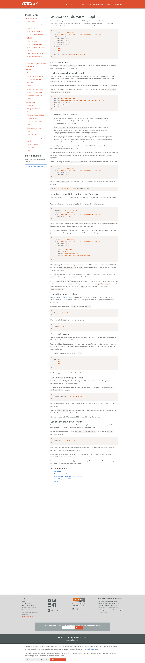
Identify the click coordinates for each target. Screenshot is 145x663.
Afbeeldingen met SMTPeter (64, 479)
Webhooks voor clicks (34, 92)
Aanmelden (117, 4)
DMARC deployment (34, 128)
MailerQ (75, 640)
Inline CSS (57, 481)
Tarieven (99, 4)
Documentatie (88, 4)
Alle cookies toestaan (58, 660)
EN (71, 4)
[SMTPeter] (78, 601)
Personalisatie (30, 102)
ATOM (56, 610)
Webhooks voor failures (35, 96)
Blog (23, 601)
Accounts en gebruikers (35, 112)
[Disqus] (84, 508)
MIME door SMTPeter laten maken (36, 49)
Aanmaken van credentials (36, 73)
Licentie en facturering (34, 138)
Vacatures (25, 614)
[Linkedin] (49, 606)
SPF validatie (31, 148)
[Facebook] (54, 606)
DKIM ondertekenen (34, 125)
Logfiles (29, 141)
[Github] (54, 601)
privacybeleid (92, 649)
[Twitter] (49, 601)
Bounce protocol (32, 118)
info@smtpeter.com (81, 609)
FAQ (23, 599)
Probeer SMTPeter (28, 616)
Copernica (101, 605)
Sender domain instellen (35, 25)
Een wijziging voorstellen (36, 166)
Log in (107, 4)
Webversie (30, 151)
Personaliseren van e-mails (36, 60)
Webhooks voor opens (34, 99)
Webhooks (29, 83)
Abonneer (79, 628)
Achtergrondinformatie (33, 109)
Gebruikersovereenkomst (29, 612)
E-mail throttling (32, 131)
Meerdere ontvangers (34, 57)
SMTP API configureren (35, 35)
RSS (52, 610)
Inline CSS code (32, 135)
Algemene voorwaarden (29, 607)
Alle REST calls (32, 41)
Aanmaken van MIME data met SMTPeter (68, 476)
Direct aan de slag (31, 18)
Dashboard (31, 22)
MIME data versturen (34, 44)
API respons (31, 66)
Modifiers (30, 105)
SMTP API (28, 70)
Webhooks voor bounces (35, 89)
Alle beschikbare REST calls (36, 115)
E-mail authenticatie (28, 605)
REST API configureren (34, 31)
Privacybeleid (26, 610)
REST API (28, 38)
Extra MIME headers (34, 79)
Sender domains (32, 144)
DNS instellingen (32, 28)
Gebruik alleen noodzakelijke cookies (37, 660)
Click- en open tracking (34, 122)
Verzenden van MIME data (63, 474)
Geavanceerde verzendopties (37, 63)
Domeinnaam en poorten (35, 76)
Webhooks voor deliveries (36, 86)
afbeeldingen (62, 297)
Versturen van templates (35, 53)
